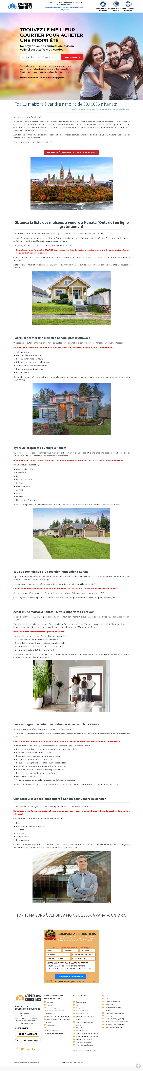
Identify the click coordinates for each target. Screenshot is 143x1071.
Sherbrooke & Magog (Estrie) (114, 1019)
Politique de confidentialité (68, 1062)
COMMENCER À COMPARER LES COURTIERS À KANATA (71, 152)
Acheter (81, 109)
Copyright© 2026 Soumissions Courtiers (27, 1062)
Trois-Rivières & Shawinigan (114, 1027)
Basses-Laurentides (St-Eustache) (87, 1036)
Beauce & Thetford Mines (84, 1039)
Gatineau (108, 999)
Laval (78, 1005)
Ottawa (108, 996)
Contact (50, 1028)
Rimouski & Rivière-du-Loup (114, 1013)
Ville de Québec (81, 1028)
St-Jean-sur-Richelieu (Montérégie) (116, 1021)
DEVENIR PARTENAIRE (28, 1034)
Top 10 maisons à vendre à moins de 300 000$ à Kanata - (113, 109)
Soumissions (51, 1025)
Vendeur (50, 1005)
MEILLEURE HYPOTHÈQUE (28, 1041)
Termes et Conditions (88, 982)
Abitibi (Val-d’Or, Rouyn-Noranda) (87, 1033)
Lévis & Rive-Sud (81, 1031)
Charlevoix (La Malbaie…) (84, 1042)
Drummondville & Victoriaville (86, 1051)
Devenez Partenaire (53, 1031)
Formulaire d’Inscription (55, 1033)
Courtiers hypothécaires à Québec (58, 1016)
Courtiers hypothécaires (55, 1008)
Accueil (74, 109)
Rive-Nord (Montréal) (83, 1011)
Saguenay (108, 1016)
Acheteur (50, 1002)
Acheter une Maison (89, 109)
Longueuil (79, 1008)
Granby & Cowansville (112, 1001)
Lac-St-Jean (109, 1004)
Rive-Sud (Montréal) (82, 1013)
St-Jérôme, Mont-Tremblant (114, 1024)
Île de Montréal (81, 1002)
